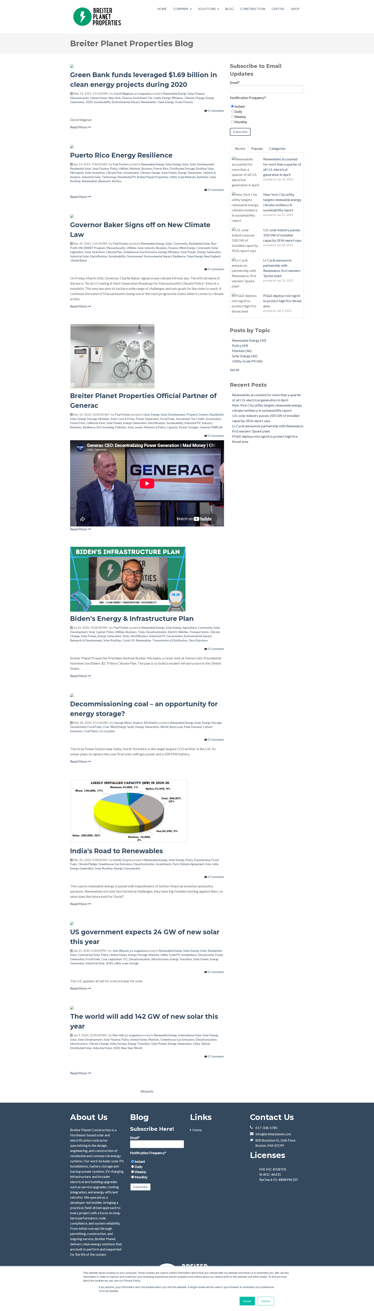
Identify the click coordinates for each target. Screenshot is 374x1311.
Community (180, 243)
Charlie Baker (78, 260)
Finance (127, 98)
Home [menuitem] (197, 1130)
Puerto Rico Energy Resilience (121, 155)
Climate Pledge (87, 864)
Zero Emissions (198, 640)
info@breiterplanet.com (273, 1134)
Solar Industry (146, 248)
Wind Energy (187, 248)
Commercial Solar (89, 955)
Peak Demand (193, 727)
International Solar (189, 1035)
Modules (103, 419)
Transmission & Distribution (169, 640)
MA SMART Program (92, 248)
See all (234, 370)
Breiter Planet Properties (152, 177)
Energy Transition (181, 959)
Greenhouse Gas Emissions (140, 252)
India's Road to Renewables (116, 851)
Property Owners (197, 414)
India (215, 864)
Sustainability (102, 102)
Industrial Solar (91, 177)
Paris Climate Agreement (188, 864)
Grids (126, 636)
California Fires (95, 423)
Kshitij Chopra (122, 860)
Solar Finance (196, 93)
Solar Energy (173, 164)
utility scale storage (126, 963)
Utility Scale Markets (183, 177)
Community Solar (207, 248)
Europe (122, 1043)
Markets (135, 168)
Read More (78, 127)
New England (212, 256)
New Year (127, 1048)
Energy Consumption (127, 868)
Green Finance (184, 102)
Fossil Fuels (167, 419)
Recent (240, 148)
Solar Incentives (95, 172)
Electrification (98, 256)
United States (98, 98)
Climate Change (194, 98)
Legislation (77, 252)
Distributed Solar (81, 1048)
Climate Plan (114, 172)
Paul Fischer (120, 164)
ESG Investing (105, 427)
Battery (117, 181)
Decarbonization (156, 632)
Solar (185, 164)
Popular (257, 148)
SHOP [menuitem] (295, 9)
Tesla (141, 632)
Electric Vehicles (178, 632)
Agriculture (190, 627)
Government (135, 256)
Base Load (176, 727)
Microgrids (77, 172)
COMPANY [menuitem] (181, 9)
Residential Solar (80, 168)
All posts (146, 1091)
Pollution (120, 427)
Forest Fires (77, 423)
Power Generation (147, 419)
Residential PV (127, 177)
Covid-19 (129, 640)
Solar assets (135, 427)
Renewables (148, 102)
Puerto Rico (161, 168)
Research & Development (86, 640)
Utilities (123, 168)
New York (115, 98)
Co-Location (107, 731)
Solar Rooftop (112, 640)
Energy (155, 414)
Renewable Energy (174, 93)
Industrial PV (192, 423)
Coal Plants (91, 731)
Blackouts (104, 181)
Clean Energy (165, 102)
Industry (207, 423)
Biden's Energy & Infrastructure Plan (132, 619)
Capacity (172, 427)
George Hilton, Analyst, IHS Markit (135, 722)
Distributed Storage (182, 168)
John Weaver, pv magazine (129, 950)
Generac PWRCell (211, 427)
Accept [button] (247, 1301)
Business (147, 168)
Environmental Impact (126, 102)
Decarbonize (78, 727)
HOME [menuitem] (162, 9)
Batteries (202, 177)
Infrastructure (160, 959)
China (196, 1043)
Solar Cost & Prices (123, 419)
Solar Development (202, 164)
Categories (277, 148)
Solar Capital (97, 632)
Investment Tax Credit (147, 98)
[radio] (267, 106)
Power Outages (189, 427)
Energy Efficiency (172, 98)
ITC (125, 959)
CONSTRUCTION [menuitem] (252, 9)
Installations (189, 955)
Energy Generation (190, 172)
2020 (89, 102)
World (164, 727)
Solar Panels (169, 172)
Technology (109, 177)
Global (205, 1043)
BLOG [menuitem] (229, 9)
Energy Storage (87, 419)
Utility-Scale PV (170, 955)
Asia (208, 864)
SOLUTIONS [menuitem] (207, 9)
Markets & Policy (154, 427)
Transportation (199, 632)
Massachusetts (79, 98)
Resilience (179, 256)
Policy (114, 168)
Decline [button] (265, 1301)
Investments (131, 172)
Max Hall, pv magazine (127, 1035)
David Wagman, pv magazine (132, 93)
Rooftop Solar (205, 168)
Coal (106, 727)
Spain (130, 727)
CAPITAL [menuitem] (278, 9)
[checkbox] (267, 114)
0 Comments (215, 110)
